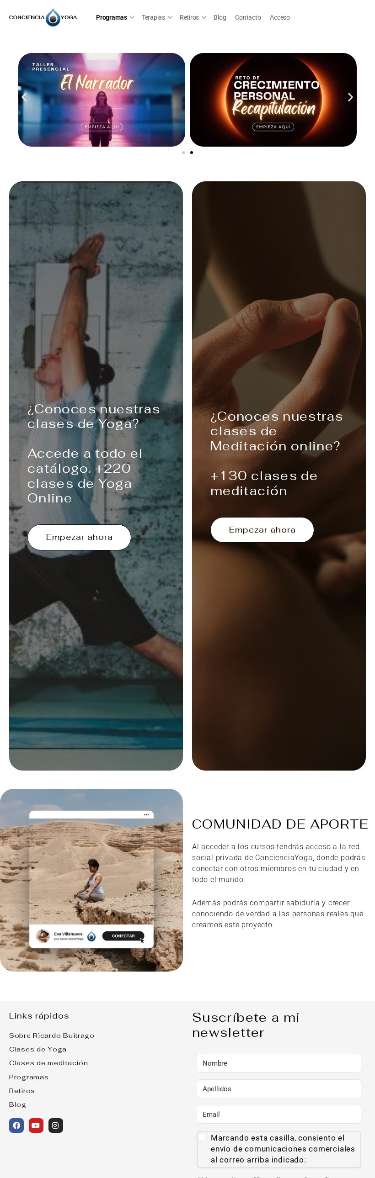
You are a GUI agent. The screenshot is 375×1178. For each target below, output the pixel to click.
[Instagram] (55, 1125)
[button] (24, 96)
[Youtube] (36, 1125)
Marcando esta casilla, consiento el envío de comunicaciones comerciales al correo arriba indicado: (283, 1148)
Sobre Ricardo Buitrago (52, 1035)
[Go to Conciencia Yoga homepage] (43, 16)
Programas (28, 1076)
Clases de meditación (48, 1062)
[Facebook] (16, 1125)
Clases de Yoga (38, 1049)
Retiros (22, 1090)
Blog (18, 1104)
